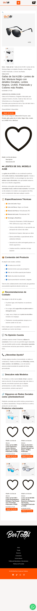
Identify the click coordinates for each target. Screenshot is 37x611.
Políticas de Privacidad (18, 563)
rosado (31, 118)
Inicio (3, 67)
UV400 (6, 120)
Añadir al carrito (9, 113)
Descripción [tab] (9, 159)
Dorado (4, 118)
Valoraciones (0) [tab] (10, 161)
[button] (2, 12)
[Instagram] (24, 575)
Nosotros (18, 553)
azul (29, 115)
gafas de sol (13, 118)
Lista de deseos (18, 558)
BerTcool (15, 120)
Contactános (18, 555)
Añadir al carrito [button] (12, 456)
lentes (19, 118)
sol (3, 120)
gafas (8, 118)
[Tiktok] (16, 575)
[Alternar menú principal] (18, 3)
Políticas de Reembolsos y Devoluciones (18, 561)
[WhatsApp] (20, 575)
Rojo (27, 118)
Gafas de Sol (9, 67)
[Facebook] (13, 575)
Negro (23, 118)
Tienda (18, 550)
